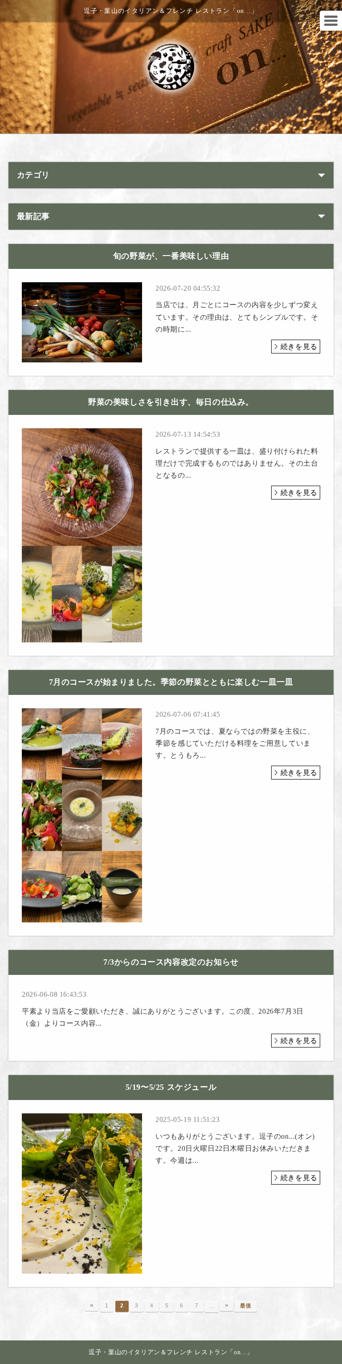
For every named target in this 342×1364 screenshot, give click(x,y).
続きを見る (299, 346)
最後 (245, 1305)
